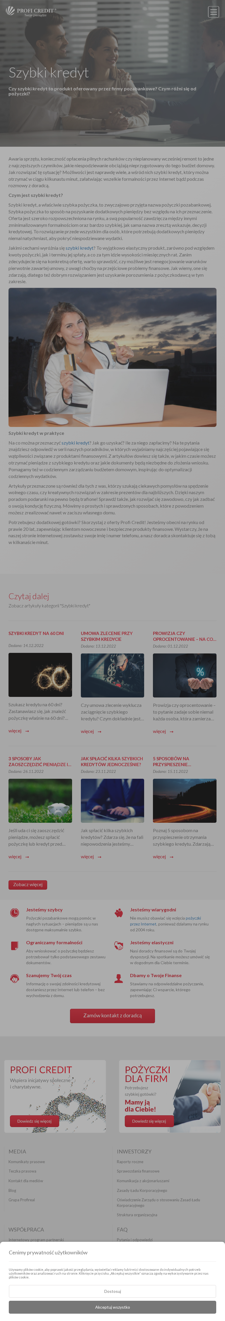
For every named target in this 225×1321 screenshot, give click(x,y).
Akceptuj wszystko (112, 1307)
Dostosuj (112, 1291)
